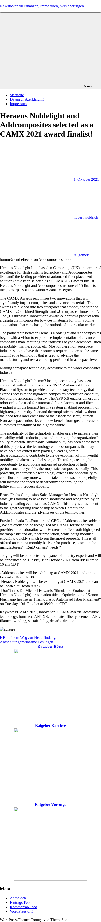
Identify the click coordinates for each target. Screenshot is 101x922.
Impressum (18, 104)
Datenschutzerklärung (27, 99)
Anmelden (18, 898)
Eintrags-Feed (20, 902)
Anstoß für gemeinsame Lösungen (26, 642)
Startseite (17, 95)
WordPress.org (21, 911)
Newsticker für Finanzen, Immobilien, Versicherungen (42, 6)
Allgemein (82, 255)
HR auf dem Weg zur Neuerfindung (28, 637)
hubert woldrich (86, 217)
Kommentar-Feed (23, 907)
